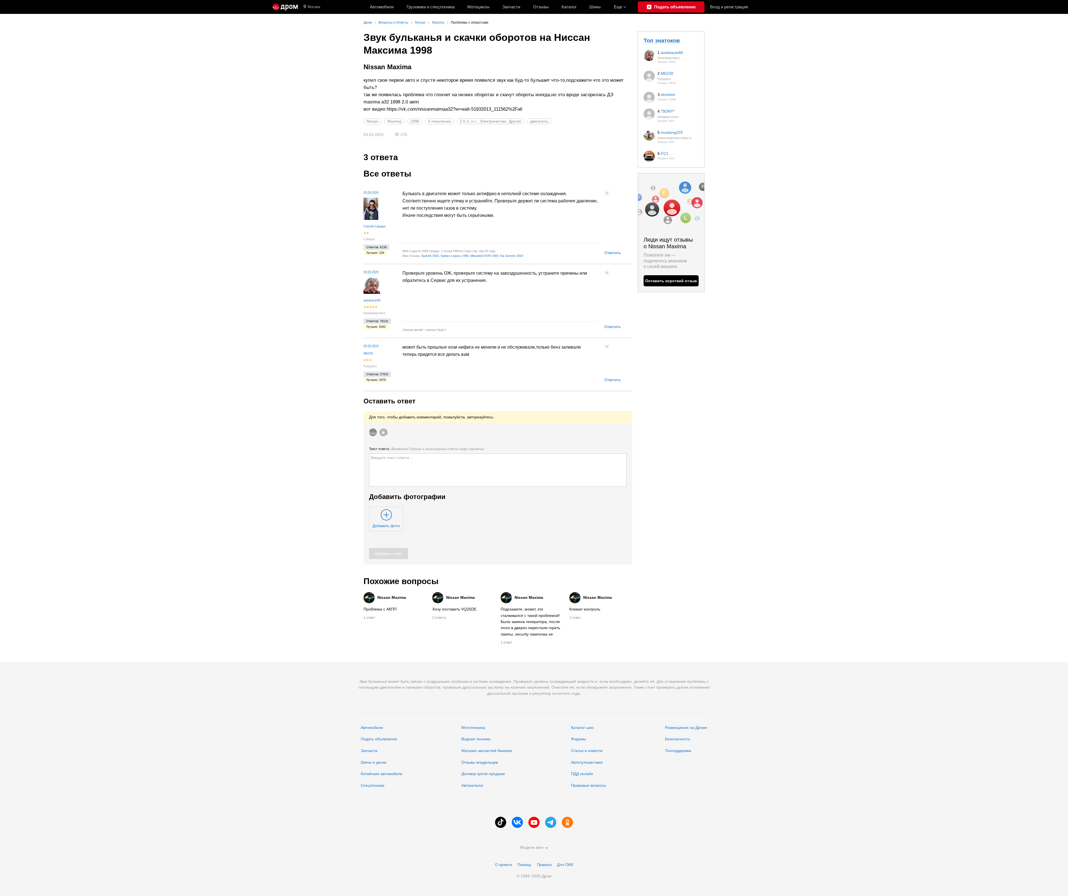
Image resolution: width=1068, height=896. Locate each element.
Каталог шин (582, 727)
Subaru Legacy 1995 (455, 255)
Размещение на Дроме (686, 727)
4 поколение (439, 121)
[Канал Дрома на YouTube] (534, 822)
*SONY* (667, 111)
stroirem (668, 94)
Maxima (394, 121)
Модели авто (532, 847)
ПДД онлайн (582, 773)
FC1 (664, 153)
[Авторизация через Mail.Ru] (383, 432)
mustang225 (672, 132)
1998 (414, 121)
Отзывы (541, 6)
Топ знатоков (662, 41)
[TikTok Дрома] (500, 822)
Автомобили (382, 6)
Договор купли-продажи (483, 773)
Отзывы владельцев (479, 762)
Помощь (524, 865)
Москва (314, 7)
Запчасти (511, 6)
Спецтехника (372, 785)
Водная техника (475, 739)
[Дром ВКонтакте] (517, 822)
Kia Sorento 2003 (511, 255)
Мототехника (473, 727)
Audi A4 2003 (430, 255)
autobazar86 (372, 300)
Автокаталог (472, 785)
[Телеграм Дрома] (550, 822)
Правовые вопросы (588, 785)
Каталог (569, 6)
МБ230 (368, 353)
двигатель (539, 121)
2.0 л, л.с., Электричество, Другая (490, 121)
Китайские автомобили (381, 773)
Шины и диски (373, 762)
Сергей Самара (374, 226)
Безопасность (677, 739)
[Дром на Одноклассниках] (567, 822)
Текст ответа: (426, 449)
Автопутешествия (587, 762)
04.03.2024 (371, 346)
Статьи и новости (586, 750)
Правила (544, 865)
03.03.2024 (371, 192)
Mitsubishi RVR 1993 (484, 255)
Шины (595, 6)
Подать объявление (379, 739)
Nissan (373, 121)
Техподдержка (678, 750)
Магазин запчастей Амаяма (486, 750)
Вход (729, 6)
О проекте (503, 865)
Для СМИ (565, 865)
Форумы (578, 739)
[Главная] (285, 7)
